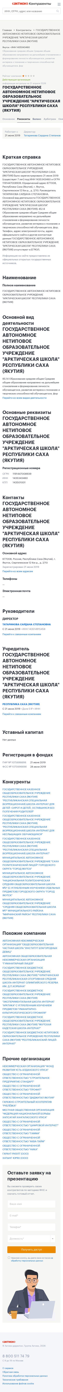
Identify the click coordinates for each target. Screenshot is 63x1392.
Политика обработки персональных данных (25, 1375)
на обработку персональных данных (32, 1259)
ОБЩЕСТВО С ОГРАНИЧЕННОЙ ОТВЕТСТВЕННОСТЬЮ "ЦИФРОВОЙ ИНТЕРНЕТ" (30, 1123)
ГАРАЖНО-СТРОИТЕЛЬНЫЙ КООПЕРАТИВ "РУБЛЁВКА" (27, 1103)
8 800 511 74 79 (15, 1355)
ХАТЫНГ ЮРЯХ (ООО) (15, 1157)
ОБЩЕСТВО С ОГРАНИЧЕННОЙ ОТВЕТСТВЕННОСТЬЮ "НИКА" (21, 1147)
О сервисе (7, 1368)
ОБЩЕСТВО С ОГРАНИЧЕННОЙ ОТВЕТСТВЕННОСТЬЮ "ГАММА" (21, 1131)
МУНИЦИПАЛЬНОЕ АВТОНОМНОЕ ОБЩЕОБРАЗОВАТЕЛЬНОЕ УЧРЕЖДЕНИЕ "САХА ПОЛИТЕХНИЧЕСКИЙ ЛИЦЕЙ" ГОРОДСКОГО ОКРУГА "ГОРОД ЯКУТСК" (30, 862)
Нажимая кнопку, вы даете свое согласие (32, 1259)
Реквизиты (23, 119)
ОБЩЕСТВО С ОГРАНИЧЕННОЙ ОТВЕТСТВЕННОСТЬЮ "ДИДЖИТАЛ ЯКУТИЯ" (28, 1095)
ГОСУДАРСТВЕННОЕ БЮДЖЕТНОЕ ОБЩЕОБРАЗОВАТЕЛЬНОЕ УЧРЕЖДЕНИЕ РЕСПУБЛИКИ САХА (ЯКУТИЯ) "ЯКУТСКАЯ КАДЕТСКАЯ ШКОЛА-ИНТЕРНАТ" (26, 1022)
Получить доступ (31, 1249)
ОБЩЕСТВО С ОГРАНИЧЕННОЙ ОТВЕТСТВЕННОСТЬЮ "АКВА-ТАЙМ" (23, 1139)
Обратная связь (10, 1371)
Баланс (37, 119)
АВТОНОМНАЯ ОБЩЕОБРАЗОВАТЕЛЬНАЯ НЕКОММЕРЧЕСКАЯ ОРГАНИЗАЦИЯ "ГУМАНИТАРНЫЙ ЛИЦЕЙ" (27, 959)
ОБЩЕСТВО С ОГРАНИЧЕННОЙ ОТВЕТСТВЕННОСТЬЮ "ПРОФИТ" (21, 1087)
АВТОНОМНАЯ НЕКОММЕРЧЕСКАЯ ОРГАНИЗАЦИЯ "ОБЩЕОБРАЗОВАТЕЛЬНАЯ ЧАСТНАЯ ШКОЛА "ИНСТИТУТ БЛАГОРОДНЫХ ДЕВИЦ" (29, 945)
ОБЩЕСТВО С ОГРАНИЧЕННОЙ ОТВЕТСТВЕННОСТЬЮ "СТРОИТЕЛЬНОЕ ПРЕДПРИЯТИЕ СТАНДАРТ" (26, 1077)
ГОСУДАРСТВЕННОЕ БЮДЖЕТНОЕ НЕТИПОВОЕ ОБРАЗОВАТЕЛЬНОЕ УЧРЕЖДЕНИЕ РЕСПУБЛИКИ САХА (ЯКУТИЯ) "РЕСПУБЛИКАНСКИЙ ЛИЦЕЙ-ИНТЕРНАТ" (31, 1037)
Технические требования (15, 1379)
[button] (52, 1239)
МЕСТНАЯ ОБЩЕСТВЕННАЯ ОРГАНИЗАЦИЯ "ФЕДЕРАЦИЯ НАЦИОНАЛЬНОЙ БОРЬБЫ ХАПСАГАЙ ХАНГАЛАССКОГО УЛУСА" (28, 1113)
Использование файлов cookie (18, 1383)
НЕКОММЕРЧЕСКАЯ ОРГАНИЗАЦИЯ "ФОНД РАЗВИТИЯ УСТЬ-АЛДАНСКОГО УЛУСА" (28, 1067)
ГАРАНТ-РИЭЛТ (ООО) (15, 1153)
